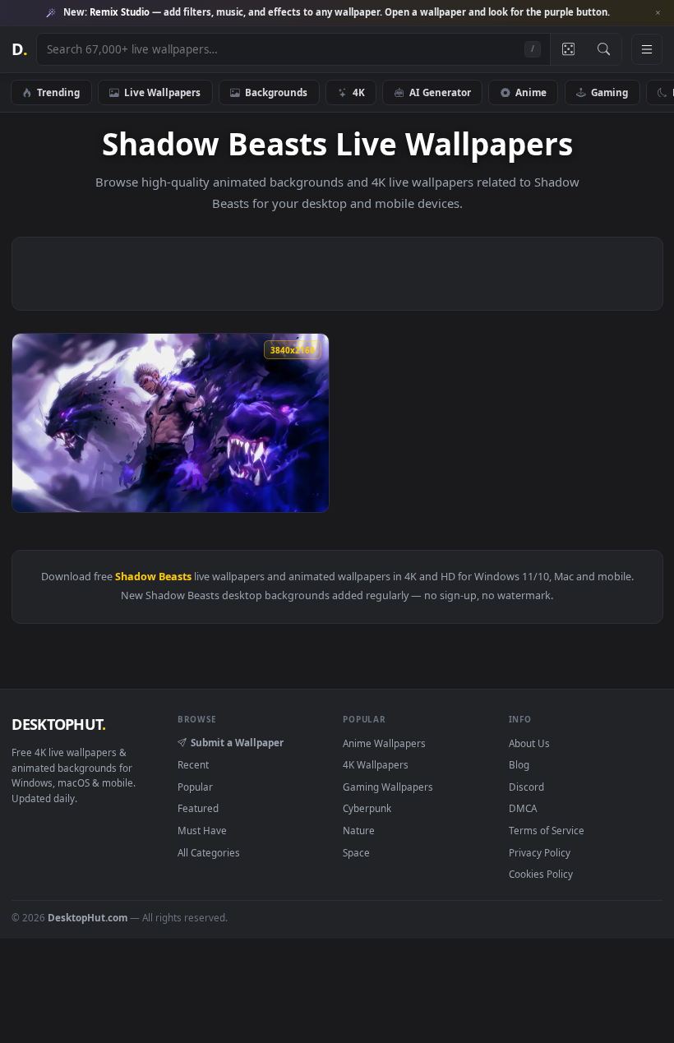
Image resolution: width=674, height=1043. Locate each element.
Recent (193, 764)
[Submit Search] (603, 49)
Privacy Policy (539, 852)
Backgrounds (276, 92)
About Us (529, 743)
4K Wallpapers (376, 764)
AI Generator (440, 92)
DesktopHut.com (87, 917)
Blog (519, 764)
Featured (198, 808)
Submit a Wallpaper (237, 742)
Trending (58, 92)
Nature (359, 830)
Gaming (609, 92)
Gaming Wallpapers (388, 786)
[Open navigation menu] (646, 49)
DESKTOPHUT (58, 724)
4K (359, 92)
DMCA (523, 808)
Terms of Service (546, 830)
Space (356, 852)
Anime (531, 92)
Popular (195, 786)
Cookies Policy (541, 873)
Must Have (202, 830)
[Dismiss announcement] (658, 13)
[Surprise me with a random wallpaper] (568, 49)
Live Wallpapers (162, 92)
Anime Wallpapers (384, 743)
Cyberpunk (367, 808)
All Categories (209, 852)
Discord (526, 786)
